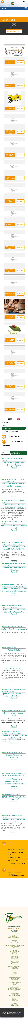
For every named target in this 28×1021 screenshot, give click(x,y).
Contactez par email (13, 31)
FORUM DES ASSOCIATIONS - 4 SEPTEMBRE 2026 (14, 484)
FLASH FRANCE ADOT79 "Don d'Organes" (14, 798)
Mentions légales (13, 936)
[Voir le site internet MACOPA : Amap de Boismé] (14, 329)
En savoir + (20, 62)
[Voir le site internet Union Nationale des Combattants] (14, 375)
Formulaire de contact (14, 873)
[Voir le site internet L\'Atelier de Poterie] (14, 306)
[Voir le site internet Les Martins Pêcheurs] (14, 260)
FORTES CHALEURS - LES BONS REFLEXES (14, 568)
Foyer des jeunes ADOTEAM (10, 155)
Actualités (6, 446)
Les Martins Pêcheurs (9, 270)
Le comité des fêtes (10, 247)
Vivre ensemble (10, 409)
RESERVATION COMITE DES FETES (14, 820)
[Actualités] (25, 2)
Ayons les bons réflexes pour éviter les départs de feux (14, 694)
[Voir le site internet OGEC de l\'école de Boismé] (14, 352)
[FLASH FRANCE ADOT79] (14, 794)
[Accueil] (2, 2)
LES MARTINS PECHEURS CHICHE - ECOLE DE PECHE (14, 736)
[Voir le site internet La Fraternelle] (14, 213)
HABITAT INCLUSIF (14, 650)
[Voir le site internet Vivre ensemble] (14, 399)
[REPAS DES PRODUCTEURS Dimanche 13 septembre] (14, 606)
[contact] (22, 2)
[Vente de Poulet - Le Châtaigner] (14, 626)
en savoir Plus (18, 1013)
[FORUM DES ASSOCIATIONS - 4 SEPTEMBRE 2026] (14, 480)
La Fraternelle (9, 224)
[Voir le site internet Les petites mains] (14, 283)
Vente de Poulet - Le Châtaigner (14, 629)
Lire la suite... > (14, 467)
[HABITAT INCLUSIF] (14, 647)
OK (18, 1014)
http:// (12, 28)
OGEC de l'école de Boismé (10, 363)
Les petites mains (10, 293)
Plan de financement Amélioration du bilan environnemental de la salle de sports (14, 782)
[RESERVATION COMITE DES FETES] (14, 816)
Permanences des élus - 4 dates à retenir (14, 526)
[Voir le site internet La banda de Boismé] (14, 190)
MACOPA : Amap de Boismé (10, 340)
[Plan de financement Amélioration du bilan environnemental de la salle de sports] (14, 775)
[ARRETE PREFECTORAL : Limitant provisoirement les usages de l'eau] (14, 585)
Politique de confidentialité (13, 937)
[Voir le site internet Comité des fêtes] (14, 98)
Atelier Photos (10, 85)
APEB (9, 62)
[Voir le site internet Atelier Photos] (14, 74)
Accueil (13, 935)
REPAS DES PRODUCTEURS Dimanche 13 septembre (14, 610)
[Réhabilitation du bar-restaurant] (14, 752)
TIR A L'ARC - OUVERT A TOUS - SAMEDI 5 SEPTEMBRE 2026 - (14, 547)
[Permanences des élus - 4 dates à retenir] (14, 522)
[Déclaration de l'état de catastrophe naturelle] (14, 501)
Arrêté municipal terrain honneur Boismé (14, 463)
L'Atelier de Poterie (10, 317)
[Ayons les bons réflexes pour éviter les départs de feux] (14, 690)
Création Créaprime (14, 1005)
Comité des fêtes (10, 108)
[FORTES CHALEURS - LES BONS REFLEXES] (14, 564)
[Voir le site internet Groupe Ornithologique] (14, 167)
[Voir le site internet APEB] (14, 51)
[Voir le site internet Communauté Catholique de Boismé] (14, 121)
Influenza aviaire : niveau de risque (14, 714)
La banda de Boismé (10, 201)
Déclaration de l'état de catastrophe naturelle (14, 505)
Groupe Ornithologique (10, 178)
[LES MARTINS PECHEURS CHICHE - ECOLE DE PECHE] (14, 732)
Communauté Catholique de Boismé (9, 132)
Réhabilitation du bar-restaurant (14, 756)
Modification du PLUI (14, 668)
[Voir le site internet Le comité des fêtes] (14, 237)
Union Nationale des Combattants (10, 387)
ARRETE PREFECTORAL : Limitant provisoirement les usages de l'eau (14, 590)
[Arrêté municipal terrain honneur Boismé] (14, 459)
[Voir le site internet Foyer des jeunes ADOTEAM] (14, 144)
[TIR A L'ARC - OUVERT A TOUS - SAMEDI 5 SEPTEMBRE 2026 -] (14, 543)
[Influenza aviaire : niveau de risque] (14, 710)
